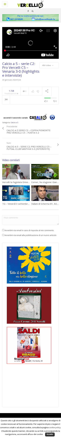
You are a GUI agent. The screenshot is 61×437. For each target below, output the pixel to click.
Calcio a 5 (14, 122)
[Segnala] (6, 100)
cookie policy (55, 427)
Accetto (50, 434)
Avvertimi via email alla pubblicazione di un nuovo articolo (30, 235)
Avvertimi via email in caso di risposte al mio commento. (29, 230)
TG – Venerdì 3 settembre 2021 (18, 203)
